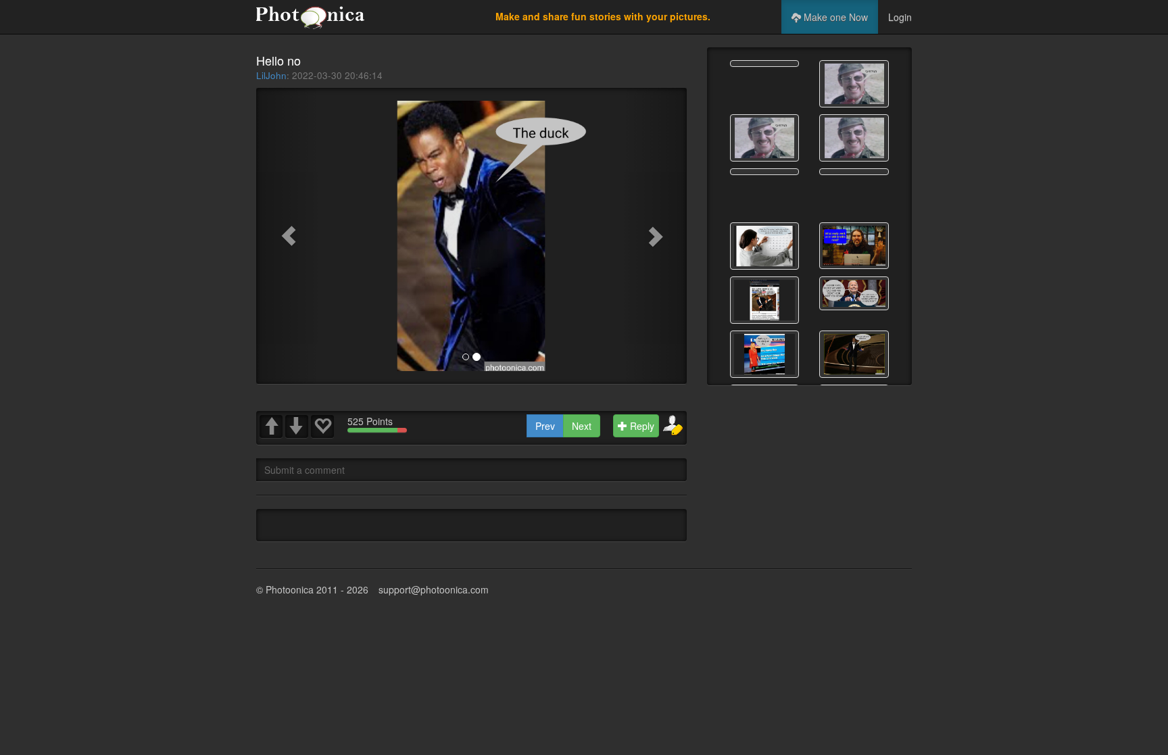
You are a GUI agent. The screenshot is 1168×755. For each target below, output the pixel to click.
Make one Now (834, 17)
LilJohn (271, 75)
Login (900, 17)
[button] (288, 236)
